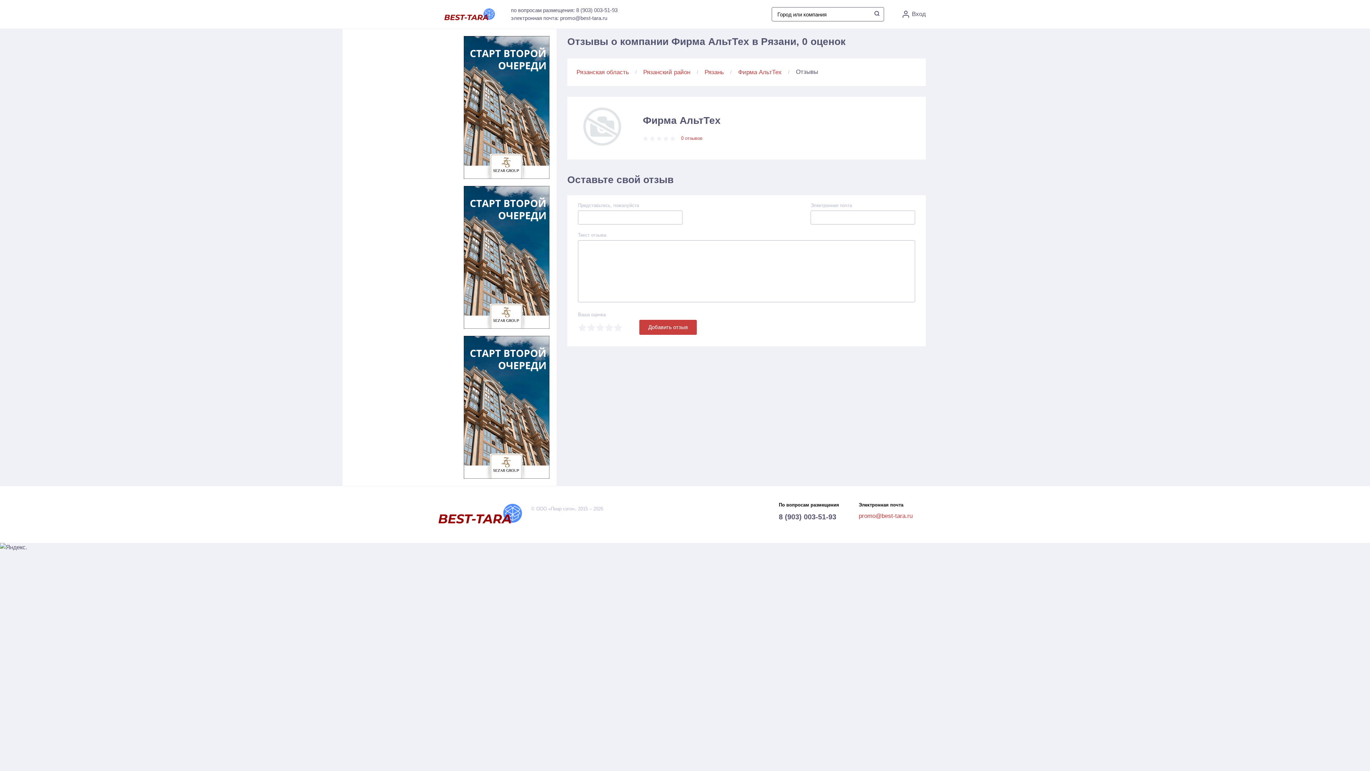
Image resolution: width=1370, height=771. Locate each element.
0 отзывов (691, 138)
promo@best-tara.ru (886, 516)
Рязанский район (666, 72)
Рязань (714, 72)
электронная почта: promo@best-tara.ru (559, 18)
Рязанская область (603, 72)
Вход (919, 14)
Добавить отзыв (668, 327)
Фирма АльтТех (760, 72)
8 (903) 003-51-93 (807, 517)
